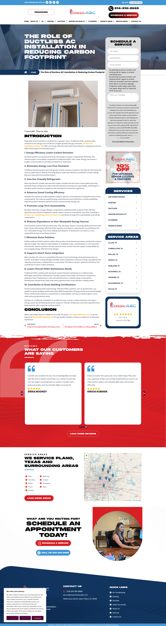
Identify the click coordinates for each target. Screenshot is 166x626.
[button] (100, 478)
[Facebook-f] (54, 2)
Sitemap (115, 625)
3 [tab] (84, 427)
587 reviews (123, 317)
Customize (12, 618)
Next (144, 393)
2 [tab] (82, 427)
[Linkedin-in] (47, 2)
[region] (25, 605)
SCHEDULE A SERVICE (123, 15)
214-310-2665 (126, 8)
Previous (22, 393)
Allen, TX (112, 242)
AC (43, 21)
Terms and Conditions (118, 141)
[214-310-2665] (110, 8)
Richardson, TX (115, 283)
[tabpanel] (53, 393)
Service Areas (122, 21)
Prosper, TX (113, 277)
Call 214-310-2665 (74, 591)
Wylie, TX (112, 289)
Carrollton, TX (115, 248)
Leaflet (129, 500)
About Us (34, 21)
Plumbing (92, 21)
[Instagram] (50, 2)
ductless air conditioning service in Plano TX (42, 215)
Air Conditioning (116, 197)
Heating (50, 21)
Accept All (37, 618)
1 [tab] (80, 427)
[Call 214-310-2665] (64, 591)
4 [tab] (86, 427)
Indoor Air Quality (77, 21)
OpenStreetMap (137, 500)
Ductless (61, 21)
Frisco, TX (112, 260)
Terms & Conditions (106, 625)
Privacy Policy (95, 625)
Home (26, 21)
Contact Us (136, 21)
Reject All (25, 618)
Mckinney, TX (114, 271)
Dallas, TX (113, 254)
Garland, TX (114, 266)
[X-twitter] (57, 2)
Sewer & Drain (106, 21)
